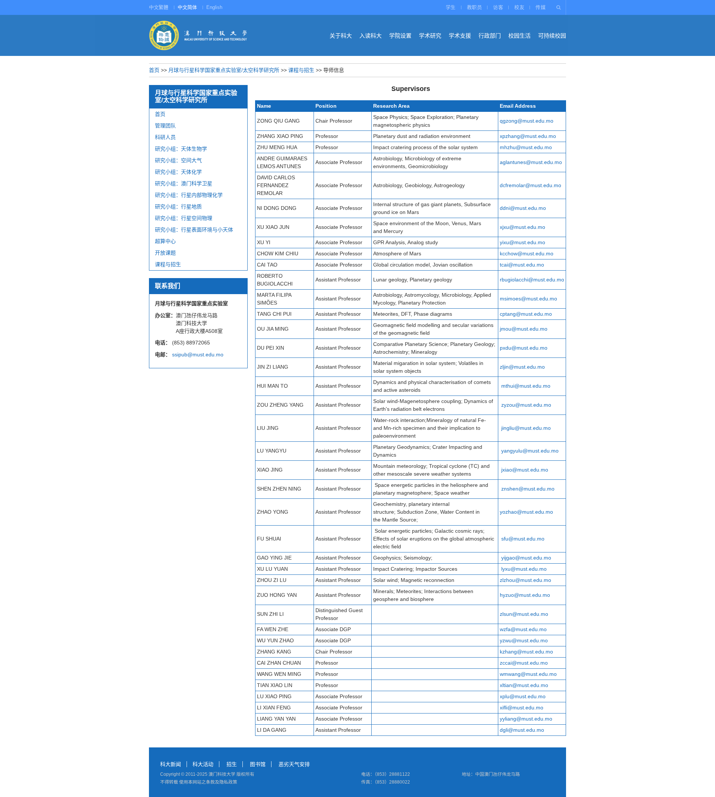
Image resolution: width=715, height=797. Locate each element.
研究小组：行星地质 (178, 207)
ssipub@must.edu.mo (197, 354)
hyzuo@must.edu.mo (525, 595)
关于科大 (341, 35)
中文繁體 (158, 7)
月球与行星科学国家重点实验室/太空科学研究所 (223, 70)
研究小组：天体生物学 (181, 149)
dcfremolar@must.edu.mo (530, 185)
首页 (154, 70)
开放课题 (165, 253)
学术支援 (460, 35)
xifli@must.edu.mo (521, 708)
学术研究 (430, 35)
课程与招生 (301, 70)
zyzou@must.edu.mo (526, 405)
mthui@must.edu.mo (525, 386)
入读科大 (370, 35)
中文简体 (187, 7)
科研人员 (165, 137)
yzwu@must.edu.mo (524, 640)
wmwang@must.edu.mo (528, 674)
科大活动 (203, 764)
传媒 (541, 7)
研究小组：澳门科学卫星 (183, 183)
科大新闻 (170, 764)
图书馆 (258, 764)
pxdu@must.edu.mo (523, 348)
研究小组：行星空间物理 (183, 218)
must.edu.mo (535, 558)
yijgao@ (510, 558)
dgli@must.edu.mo (522, 730)
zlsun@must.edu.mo (524, 614)
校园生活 (519, 35)
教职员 (474, 7)
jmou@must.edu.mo (523, 329)
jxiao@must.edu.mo (524, 470)
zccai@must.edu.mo (524, 663)
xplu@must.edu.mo (523, 696)
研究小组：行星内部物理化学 (189, 195)
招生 (231, 764)
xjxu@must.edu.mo (522, 227)
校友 (519, 7)
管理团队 (165, 126)
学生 (451, 7)
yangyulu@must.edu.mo (530, 451)
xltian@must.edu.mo (524, 685)
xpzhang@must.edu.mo (528, 136)
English (214, 7)
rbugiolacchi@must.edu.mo (532, 280)
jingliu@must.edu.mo (526, 428)
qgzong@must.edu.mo (526, 121)
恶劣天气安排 (294, 764)
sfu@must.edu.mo (522, 539)
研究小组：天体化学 (178, 172)
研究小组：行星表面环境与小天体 (194, 230)
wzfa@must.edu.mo (523, 629)
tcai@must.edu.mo (522, 265)
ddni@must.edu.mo (523, 208)
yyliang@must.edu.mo (526, 719)
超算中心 (165, 241)
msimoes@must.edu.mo (528, 299)
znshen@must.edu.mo (527, 489)
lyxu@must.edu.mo (524, 569)
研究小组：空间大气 (178, 160)
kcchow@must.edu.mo (526, 253)
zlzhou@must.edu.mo (525, 580)
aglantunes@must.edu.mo (531, 162)
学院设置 (400, 35)
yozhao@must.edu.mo (526, 512)
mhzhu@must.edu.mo (526, 147)
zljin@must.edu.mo (522, 367)
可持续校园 (552, 35)
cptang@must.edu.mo (526, 314)
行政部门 (490, 35)
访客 (498, 7)
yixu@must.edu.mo (522, 242)
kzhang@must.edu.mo (526, 652)
